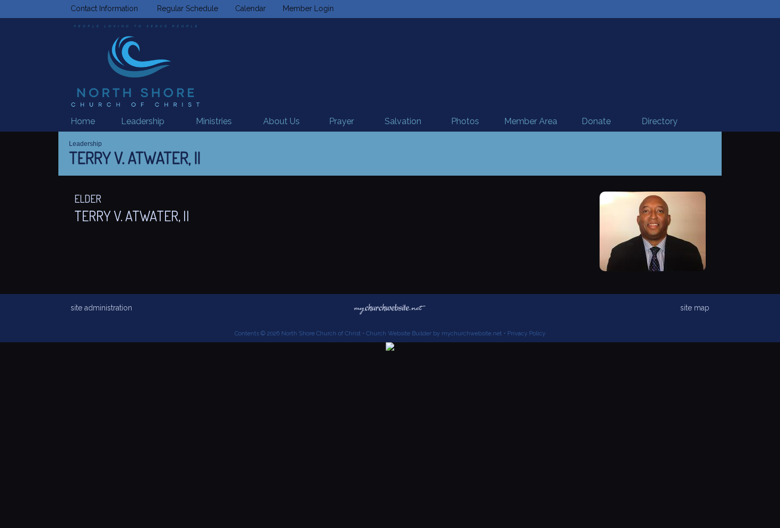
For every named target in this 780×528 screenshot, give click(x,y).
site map (694, 308)
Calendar (248, 8)
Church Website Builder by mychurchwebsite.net (434, 333)
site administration (101, 308)
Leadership (85, 144)
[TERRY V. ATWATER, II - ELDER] (653, 268)
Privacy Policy (526, 333)
